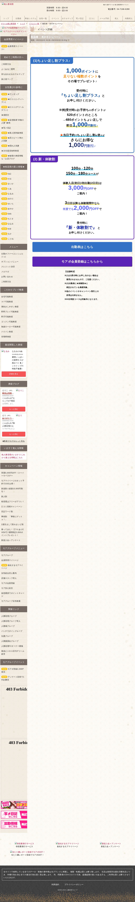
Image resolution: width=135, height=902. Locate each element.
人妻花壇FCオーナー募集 (12, 646)
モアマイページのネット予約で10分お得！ (12, 482)
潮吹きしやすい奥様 (10, 307)
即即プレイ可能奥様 (10, 312)
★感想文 (5, 115)
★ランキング (10, 94)
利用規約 (55, 884)
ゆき (7, 229)
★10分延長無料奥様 (10, 151)
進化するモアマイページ (12, 566)
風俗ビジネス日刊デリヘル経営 (12, 652)
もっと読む (13, 409)
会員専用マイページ (10, 560)
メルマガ (5, 272)
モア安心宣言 (7, 588)
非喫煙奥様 (6, 337)
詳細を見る (13, 374)
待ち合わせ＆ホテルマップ (12, 74)
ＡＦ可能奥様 (7, 302)
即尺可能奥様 (7, 317)
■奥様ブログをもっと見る (14, 441)
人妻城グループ (8, 626)
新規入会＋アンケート (10, 540)
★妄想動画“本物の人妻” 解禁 (12, 121)
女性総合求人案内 (9, 573)
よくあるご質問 (8, 69)
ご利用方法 (6, 64)
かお (7, 179)
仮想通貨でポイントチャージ (12, 594)
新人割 (4, 496)
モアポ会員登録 (8, 583)
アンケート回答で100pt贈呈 (12, 678)
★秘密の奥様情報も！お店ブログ (12, 157)
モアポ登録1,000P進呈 (12, 670)
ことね (7, 239)
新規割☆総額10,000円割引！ (12, 490)
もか (7, 234)
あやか (7, 209)
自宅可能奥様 (7, 297)
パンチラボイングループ (11, 631)
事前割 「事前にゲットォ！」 (11, 517)
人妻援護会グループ (10, 641)
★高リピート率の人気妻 (12, 139)
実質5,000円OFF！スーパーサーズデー (12, 474)
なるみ (7, 194)
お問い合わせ (7, 277)
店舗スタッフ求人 (9, 578)
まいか (7, 184)
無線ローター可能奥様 (10, 327)
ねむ (7, 174)
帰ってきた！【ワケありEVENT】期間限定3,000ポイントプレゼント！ (12, 532)
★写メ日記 (6, 128)
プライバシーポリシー (74, 884)
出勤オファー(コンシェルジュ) (12, 255)
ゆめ (7, 214)
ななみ (7, 224)
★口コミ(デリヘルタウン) (12, 108)
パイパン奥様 (7, 332)
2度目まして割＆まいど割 (12, 524)
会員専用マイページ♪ (12, 47)
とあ (7, 189)
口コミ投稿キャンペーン (11, 506)
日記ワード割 (7, 511)
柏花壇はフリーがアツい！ (12, 501)
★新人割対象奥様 (12, 133)
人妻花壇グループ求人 (10, 621)
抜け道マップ (7, 79)
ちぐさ (7, 219)
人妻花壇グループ (9, 616)
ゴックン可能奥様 (9, 322)
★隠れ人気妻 (10, 146)
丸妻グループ (7, 636)
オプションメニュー (10, 262)
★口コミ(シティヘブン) (12, 100)
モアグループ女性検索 (10, 601)
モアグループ (7, 555)
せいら (7, 204)
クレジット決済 (8, 267)
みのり (7, 199)
